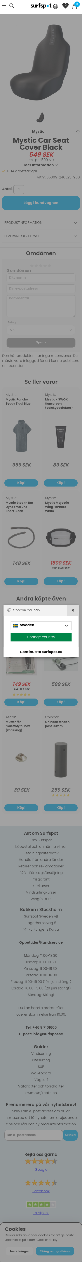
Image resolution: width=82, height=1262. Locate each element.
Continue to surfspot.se (41, 652)
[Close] (73, 610)
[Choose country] (55, 7)
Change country (41, 637)
